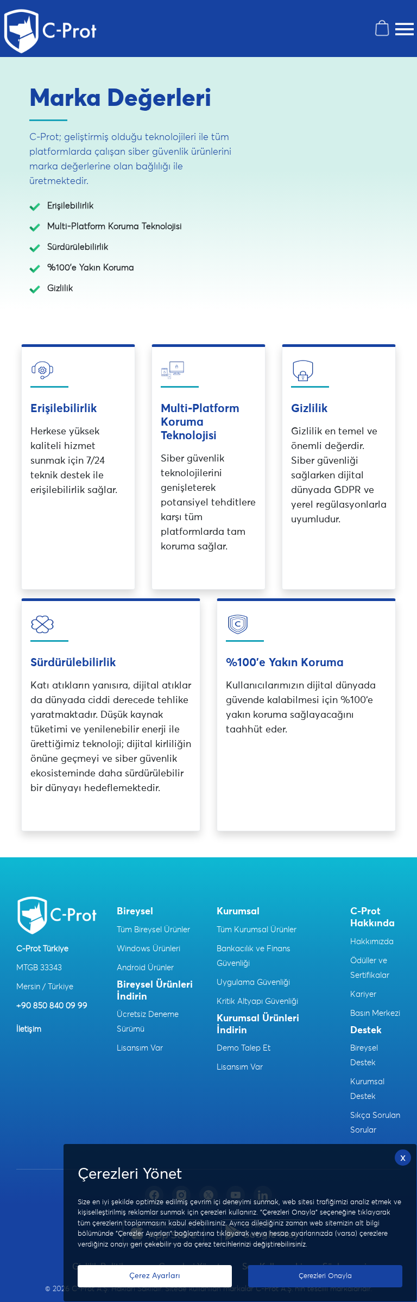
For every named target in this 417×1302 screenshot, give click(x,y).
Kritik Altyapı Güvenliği (257, 1001)
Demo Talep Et (243, 1048)
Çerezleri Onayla (325, 1276)
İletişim (28, 1029)
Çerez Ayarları (154, 1276)
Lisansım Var (140, 1048)
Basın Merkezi (375, 1013)
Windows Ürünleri (148, 949)
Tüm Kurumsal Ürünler (256, 930)
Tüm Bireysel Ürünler (153, 930)
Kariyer (363, 994)
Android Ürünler (145, 968)
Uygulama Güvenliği (253, 982)
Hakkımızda (372, 942)
